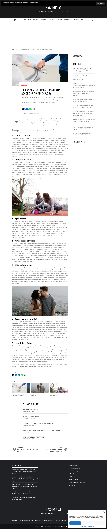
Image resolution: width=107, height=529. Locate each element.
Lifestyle (76, 20)
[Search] (92, 20)
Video (82, 20)
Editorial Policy (72, 473)
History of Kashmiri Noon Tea (30, 409)
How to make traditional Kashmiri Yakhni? (33, 437)
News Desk (26, 418)
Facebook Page (78, 56)
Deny (87, 523)
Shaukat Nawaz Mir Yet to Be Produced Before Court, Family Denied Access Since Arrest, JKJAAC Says (83, 77)
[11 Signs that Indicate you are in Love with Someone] (40, 388)
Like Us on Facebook (80, 142)
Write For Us (72, 485)
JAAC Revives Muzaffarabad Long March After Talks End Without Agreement (83, 134)
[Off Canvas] (15, 20)
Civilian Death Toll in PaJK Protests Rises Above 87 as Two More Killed (83, 100)
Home (25, 20)
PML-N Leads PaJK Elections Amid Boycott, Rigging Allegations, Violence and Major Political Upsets (84, 85)
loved (16, 121)
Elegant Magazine (61, 526)
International (51, 20)
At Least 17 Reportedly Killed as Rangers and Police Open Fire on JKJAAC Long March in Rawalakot (83, 113)
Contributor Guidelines (74, 468)
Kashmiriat (53, 7)
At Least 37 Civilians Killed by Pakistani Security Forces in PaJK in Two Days (83, 106)
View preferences (99, 523)
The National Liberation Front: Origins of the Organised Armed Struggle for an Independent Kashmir (83, 70)
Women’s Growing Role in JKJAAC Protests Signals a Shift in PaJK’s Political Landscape (84, 121)
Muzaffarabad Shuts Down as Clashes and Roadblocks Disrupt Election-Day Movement (83, 93)
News (29, 20)
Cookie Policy (26, 4)
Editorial (60, 20)
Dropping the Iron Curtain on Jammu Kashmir (28, 449)
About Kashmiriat (73, 465)
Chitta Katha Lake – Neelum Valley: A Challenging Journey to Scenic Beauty (41, 430)
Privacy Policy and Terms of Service (87, 526)
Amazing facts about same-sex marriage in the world (54, 449)
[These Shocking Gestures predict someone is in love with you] (21, 388)
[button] (104, 512)
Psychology (15, 130)
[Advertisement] (53, 34)
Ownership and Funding (74, 479)
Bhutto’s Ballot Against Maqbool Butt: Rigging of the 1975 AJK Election (83, 128)
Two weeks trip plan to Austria (31, 416)
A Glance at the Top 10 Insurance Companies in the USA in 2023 (38, 423)
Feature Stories (68, 20)
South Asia (43, 20)
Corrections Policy (73, 471)
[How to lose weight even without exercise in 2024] (59, 388)
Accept (75, 523)
